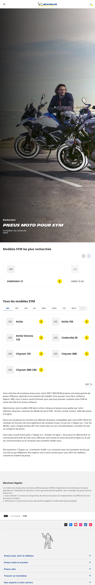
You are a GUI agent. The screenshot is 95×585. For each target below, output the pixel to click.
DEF (16, 308)
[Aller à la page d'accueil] (47, 4)
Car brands (15, 516)
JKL (34, 308)
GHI (25, 308)
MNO (44, 308)
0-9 (83, 308)
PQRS (54, 308)
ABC (7, 308)
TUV (64, 308)
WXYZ (74, 308)
